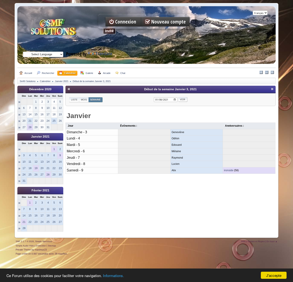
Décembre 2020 (40, 89)
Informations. (113, 275)
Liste (74, 99)
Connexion (125, 22)
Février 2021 (40, 190)
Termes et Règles (256, 241)
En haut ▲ (272, 241)
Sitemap (52, 245)
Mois (84, 99)
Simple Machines (43, 241)
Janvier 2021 (40, 136)
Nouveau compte (168, 22)
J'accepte (273, 275)
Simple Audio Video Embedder (31, 245)
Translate (104, 53)
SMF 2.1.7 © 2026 (25, 241)
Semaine (95, 99)
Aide (243, 241)
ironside (228, 170)
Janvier (78, 116)
